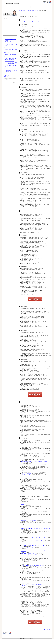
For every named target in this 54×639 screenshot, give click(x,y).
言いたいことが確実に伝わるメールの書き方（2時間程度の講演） (11, 59)
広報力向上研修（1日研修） (9, 61)
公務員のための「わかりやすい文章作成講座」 (29, 520)
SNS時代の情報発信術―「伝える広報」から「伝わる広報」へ (11, 68)
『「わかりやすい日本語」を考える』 (27, 547)
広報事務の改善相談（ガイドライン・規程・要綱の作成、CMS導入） (10, 76)
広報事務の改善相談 (28, 636)
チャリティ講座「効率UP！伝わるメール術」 (28, 553)
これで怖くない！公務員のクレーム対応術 (11, 45)
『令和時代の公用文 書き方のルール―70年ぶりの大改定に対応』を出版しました (10, 26)
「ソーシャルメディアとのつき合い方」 (37, 540)
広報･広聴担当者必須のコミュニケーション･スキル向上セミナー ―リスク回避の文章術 (36, 528)
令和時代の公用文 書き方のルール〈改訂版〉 (10, 40)
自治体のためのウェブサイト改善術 (11, 49)
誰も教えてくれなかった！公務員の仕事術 (25, 10)
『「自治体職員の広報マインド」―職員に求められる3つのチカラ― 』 (33, 545)
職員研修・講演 (6, 52)
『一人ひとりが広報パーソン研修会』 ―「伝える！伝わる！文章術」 (32, 565)
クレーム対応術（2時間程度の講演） (10, 66)
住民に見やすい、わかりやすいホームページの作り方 (37, 537)
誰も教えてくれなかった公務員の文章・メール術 (11, 47)
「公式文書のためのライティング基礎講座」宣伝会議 (30, 21)
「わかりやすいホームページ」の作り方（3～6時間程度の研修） (11, 63)
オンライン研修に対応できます (9, 29)
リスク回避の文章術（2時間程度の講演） (10, 56)
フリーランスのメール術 (26, 474)
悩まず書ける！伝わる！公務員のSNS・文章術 (10, 42)
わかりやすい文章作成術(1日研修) (10, 54)
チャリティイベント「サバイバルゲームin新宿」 (29, 554)
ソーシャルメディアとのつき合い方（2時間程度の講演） (11, 71)
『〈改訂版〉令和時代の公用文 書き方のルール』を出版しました (10, 21)
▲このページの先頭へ (47, 629)
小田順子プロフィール (35, 10)
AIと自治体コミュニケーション (10, 73)
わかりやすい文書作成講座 (26, 473)
